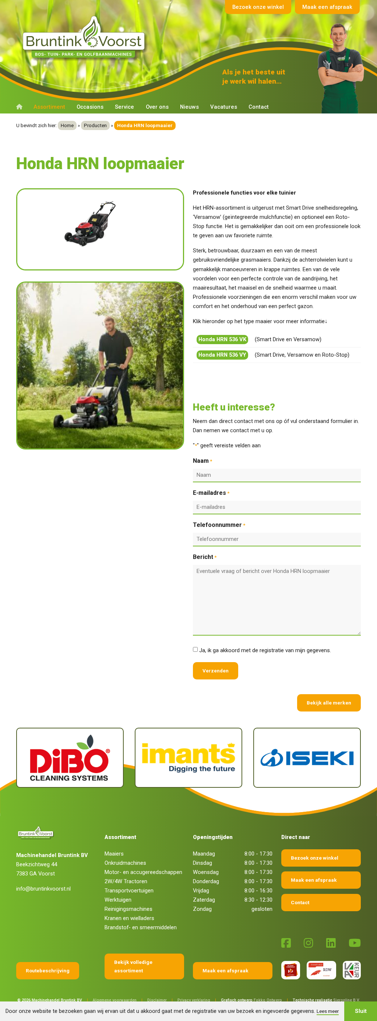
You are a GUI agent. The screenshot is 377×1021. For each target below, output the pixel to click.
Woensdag (206, 872)
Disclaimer (157, 1000)
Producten (95, 125)
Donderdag (206, 881)
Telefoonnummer (219, 524)
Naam (202, 460)
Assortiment (49, 107)
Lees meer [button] (328, 1011)
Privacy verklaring (193, 1000)
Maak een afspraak (327, 7)
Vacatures (223, 107)
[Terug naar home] (85, 37)
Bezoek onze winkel (258, 7)
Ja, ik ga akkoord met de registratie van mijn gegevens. (265, 650)
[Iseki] (307, 757)
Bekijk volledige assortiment (133, 966)
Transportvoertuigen (129, 890)
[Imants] (188, 757)
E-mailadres (211, 492)
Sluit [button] (361, 1011)
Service (124, 107)
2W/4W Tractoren (126, 881)
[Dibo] (70, 757)
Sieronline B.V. (346, 1000)
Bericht (204, 556)
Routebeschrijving (48, 970)
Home (67, 125)
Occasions (90, 107)
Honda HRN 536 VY (222, 355)
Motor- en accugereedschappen (143, 872)
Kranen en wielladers (129, 918)
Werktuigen (118, 899)
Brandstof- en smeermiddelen (141, 927)
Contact (259, 107)
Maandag (204, 853)
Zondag (202, 909)
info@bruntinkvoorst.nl (43, 888)
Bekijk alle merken (329, 703)
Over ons (157, 107)
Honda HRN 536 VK (222, 339)
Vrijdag (201, 890)
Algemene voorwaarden (115, 1000)
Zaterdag (204, 899)
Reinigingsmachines (128, 909)
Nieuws (189, 107)
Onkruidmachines (125, 863)
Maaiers (114, 853)
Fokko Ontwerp (268, 1000)
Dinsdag (202, 863)
